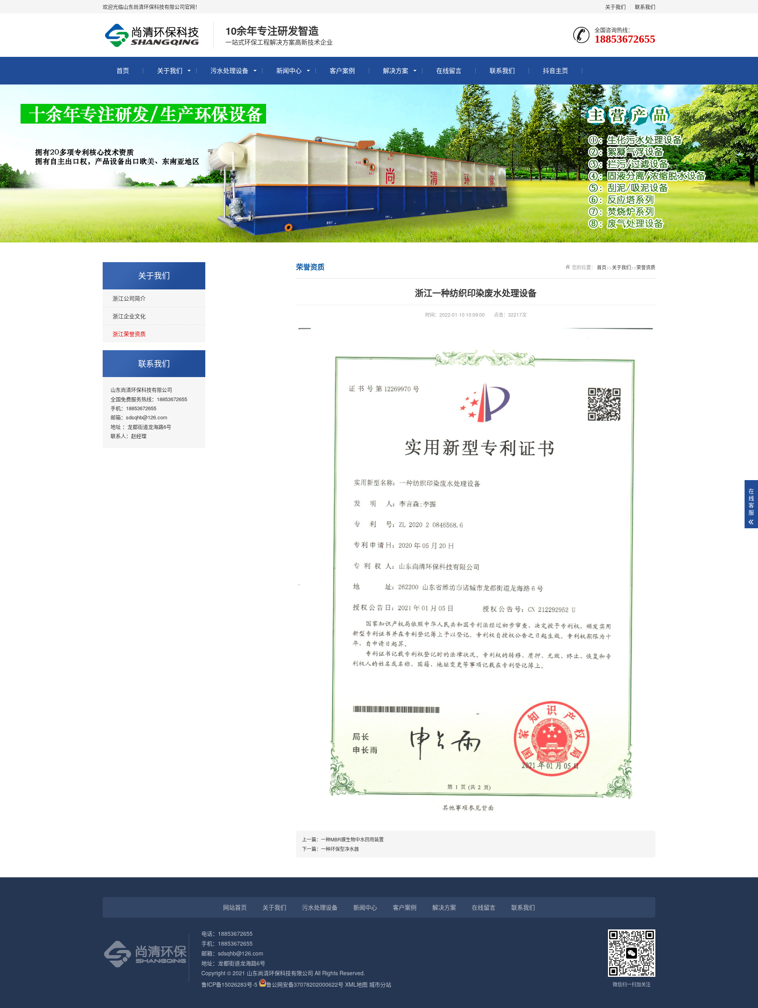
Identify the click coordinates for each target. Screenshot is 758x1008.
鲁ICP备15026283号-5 (229, 984)
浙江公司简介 (129, 298)
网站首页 (235, 907)
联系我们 (645, 6)
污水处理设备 (229, 70)
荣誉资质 (645, 267)
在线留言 (449, 70)
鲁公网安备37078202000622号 (304, 984)
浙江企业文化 (129, 316)
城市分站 (380, 984)
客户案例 (342, 70)
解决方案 (395, 70)
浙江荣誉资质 (129, 334)
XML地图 (356, 984)
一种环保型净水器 (340, 848)
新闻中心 (289, 70)
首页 (122, 70)
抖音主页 (555, 70)
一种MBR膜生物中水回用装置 (352, 839)
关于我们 (615, 6)
